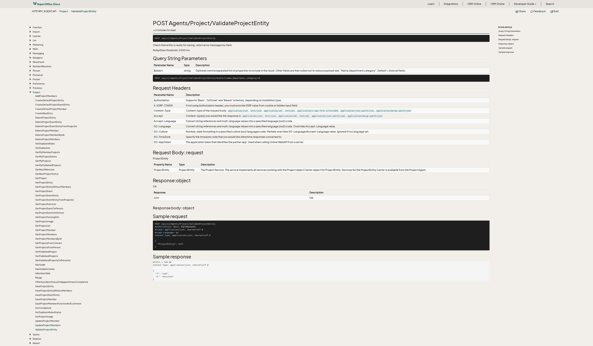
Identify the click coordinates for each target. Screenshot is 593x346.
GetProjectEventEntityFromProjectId (54, 199)
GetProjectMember (45, 230)
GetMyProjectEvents (46, 156)
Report (36, 343)
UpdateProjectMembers (48, 325)
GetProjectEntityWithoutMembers (53, 187)
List (34, 40)
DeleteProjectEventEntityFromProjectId (56, 126)
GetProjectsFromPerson (48, 247)
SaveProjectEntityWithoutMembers (53, 290)
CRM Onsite (498, 3)
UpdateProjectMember (47, 321)
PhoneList (38, 75)
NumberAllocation (42, 66)
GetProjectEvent (44, 191)
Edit (556, 11)
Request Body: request (508, 39)
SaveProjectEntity (44, 286)
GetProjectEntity (44, 182)
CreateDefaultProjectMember (51, 109)
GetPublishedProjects (46, 256)
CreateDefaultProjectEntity (49, 100)
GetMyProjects (43, 161)
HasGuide (40, 264)
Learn (431, 3)
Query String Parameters (509, 31)
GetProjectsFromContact (48, 243)
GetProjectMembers (46, 234)
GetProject (41, 178)
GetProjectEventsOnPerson (49, 212)
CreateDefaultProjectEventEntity (52, 104)
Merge (38, 277)
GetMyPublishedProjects (48, 165)
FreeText (37, 27)
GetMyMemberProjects (47, 152)
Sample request (505, 48)
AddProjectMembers (46, 96)
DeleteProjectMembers (47, 139)
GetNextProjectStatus (47, 174)
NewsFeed (38, 62)
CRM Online (474, 3)
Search (550, 3)
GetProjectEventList (45, 204)
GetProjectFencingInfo (47, 217)
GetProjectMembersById (48, 238)
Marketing (38, 44)
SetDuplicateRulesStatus (48, 312)
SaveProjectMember (46, 299)
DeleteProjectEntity (45, 117)
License (37, 36)
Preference (39, 83)
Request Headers (506, 35)
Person (36, 70)
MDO (35, 49)
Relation (37, 339)
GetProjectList (42, 225)
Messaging (38, 53)
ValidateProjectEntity (83, 11)
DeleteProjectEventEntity (48, 122)
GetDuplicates (42, 148)
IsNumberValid (42, 273)
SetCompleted (43, 308)
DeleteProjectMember (47, 130)
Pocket (36, 79)
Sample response (506, 52)
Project (63, 11)
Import (36, 31)
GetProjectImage (44, 221)
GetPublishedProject (46, 251)
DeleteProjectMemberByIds (50, 135)
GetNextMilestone (44, 169)
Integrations (451, 3)
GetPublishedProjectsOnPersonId (52, 260)
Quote (36, 334)
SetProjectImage (44, 316)
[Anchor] (151, 58)
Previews (37, 88)
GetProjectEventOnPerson (49, 208)
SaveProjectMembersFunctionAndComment (58, 303)
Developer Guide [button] (524, 3)
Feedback (539, 11)
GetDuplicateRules (45, 143)
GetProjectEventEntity (47, 195)
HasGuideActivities (45, 269)
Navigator (38, 57)
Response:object (506, 44)
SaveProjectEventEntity (47, 295)
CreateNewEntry (44, 113)
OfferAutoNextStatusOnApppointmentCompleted (61, 282)
